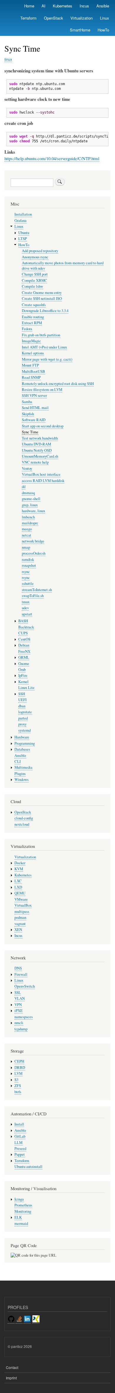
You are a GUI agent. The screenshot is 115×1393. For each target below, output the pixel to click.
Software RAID (33, 419)
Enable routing (33, 316)
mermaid (21, 1223)
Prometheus (23, 1205)
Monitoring (22, 1211)
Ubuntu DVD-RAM (36, 444)
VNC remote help (35, 462)
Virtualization (81, 18)
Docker (19, 862)
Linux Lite (26, 687)
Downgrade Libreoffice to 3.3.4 (45, 310)
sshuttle (28, 583)
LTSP (22, 238)
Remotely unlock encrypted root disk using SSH (58, 383)
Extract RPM (32, 322)
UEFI (22, 699)
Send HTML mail (35, 407)
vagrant (20, 923)
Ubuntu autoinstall (28, 1166)
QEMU (19, 893)
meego (27, 528)
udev (25, 607)
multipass (21, 911)
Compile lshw (32, 286)
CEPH (19, 1061)
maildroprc (30, 523)
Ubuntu (23, 232)
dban (21, 706)
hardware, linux (33, 510)
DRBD (19, 1067)
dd (23, 486)
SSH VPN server (34, 395)
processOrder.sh (33, 553)
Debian (23, 645)
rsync (26, 571)
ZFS (17, 1085)
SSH (21, 693)
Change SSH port (35, 274)
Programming (24, 743)
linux (8, 59)
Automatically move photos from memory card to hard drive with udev (63, 265)
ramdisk (28, 559)
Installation (23, 214)
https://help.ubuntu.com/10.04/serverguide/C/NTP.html (51, 158)
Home (29, 6)
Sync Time (30, 431)
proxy (22, 724)
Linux (104, 18)
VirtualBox (23, 905)
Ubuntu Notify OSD (37, 450)
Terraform (28, 18)
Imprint (11, 1377)
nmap (26, 547)
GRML (23, 657)
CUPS (23, 633)
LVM (18, 1073)
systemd (24, 730)
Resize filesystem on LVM (42, 389)
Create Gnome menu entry (42, 292)
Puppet (19, 1154)
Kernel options (33, 353)
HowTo (103, 30)
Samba (27, 401)
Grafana (20, 220)
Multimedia (23, 767)
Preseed (20, 1148)
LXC (18, 880)
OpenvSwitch (24, 986)
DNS (18, 968)
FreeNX (24, 651)
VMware (21, 899)
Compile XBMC (34, 280)
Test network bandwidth (40, 438)
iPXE (18, 1010)
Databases (22, 749)
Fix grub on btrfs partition (41, 334)
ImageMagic (31, 340)
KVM (18, 868)
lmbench (28, 517)
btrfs (17, 1091)
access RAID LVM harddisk (43, 480)
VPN (18, 1004)
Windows (21, 779)
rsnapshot (29, 565)
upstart (27, 614)
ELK (18, 1217)
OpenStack (53, 18)
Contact (12, 1367)
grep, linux (30, 504)
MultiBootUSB (33, 371)
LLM (18, 1142)
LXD (18, 887)
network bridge (33, 541)
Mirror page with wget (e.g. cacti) (47, 359)
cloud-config (23, 818)
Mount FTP (30, 365)
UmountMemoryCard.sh (40, 456)
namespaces (23, 1016)
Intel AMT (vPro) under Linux (44, 347)
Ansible (102, 6)
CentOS (24, 639)
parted (23, 718)
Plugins (20, 773)
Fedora (27, 328)
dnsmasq (28, 492)
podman (20, 917)
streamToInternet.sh (37, 589)
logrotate (25, 711)
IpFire (22, 675)
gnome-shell (31, 498)
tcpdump (20, 1028)
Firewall (20, 974)
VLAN (19, 998)
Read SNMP (31, 377)
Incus (84, 6)
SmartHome (80, 30)
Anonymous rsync (35, 257)
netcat (26, 535)
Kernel (23, 681)
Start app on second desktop (42, 426)
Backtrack (26, 627)
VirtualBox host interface (41, 474)
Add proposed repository (40, 250)
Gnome (23, 663)
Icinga (19, 1199)
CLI (17, 761)
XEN (18, 929)
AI (43, 6)
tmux (25, 601)
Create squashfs (34, 304)
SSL (17, 992)
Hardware (21, 737)
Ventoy (27, 468)
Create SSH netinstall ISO (42, 298)
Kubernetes (62, 6)
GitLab (19, 1136)
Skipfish (28, 413)
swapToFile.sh (33, 595)
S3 (16, 1079)
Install (19, 1124)
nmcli (18, 1022)
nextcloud (21, 824)
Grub (22, 669)
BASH (23, 620)
